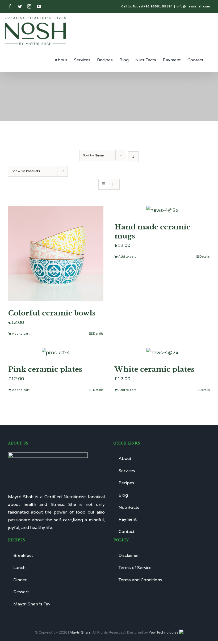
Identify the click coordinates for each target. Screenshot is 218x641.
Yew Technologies (164, 632)
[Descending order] (133, 156)
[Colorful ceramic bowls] (55, 253)
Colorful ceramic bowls (51, 313)
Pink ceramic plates (45, 369)
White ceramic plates (154, 369)
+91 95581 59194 (158, 6)
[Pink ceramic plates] (55, 352)
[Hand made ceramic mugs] (162, 210)
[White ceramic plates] (162, 352)
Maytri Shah (80, 632)
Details (98, 333)
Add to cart (21, 333)
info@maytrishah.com (193, 6)
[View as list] (114, 184)
